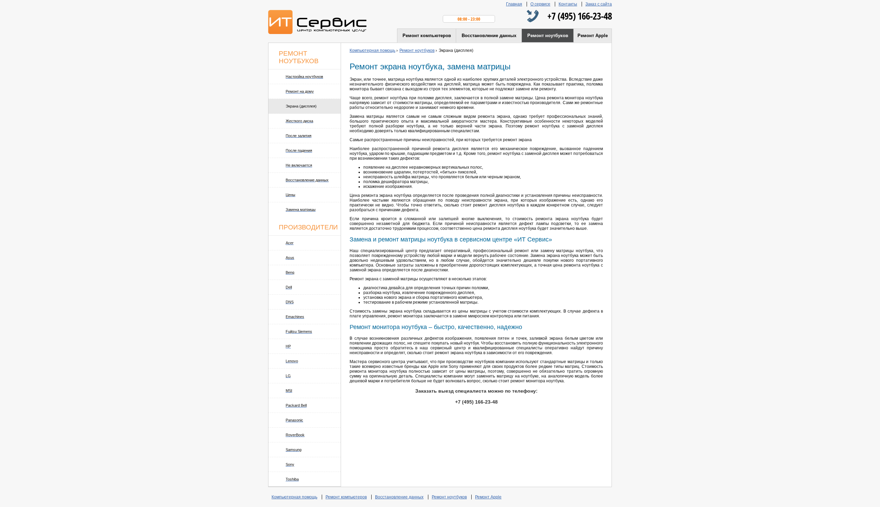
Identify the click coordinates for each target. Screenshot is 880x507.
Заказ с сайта (598, 4)
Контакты (568, 4)
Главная (514, 4)
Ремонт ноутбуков (547, 35)
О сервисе (540, 4)
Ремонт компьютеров (427, 35)
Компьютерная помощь (294, 497)
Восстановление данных (489, 35)
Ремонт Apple (593, 35)
